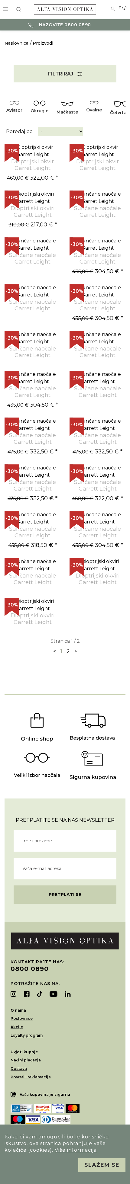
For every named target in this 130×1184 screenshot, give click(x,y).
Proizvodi (43, 43)
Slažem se (101, 1165)
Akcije (17, 1027)
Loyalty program (27, 1035)
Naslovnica (16, 43)
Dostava (19, 1068)
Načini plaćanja (26, 1060)
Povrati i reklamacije (31, 1077)
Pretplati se (65, 894)
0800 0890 (30, 968)
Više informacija (76, 1150)
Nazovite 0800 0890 (64, 24)
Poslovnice (22, 1018)
